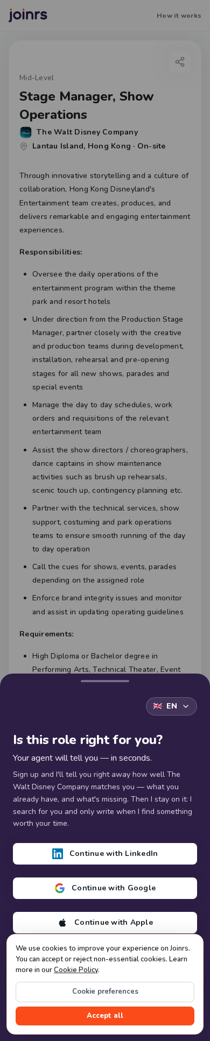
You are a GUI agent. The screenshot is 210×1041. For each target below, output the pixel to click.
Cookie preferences (105, 991)
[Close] (105, 679)
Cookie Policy (76, 970)
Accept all (105, 1016)
